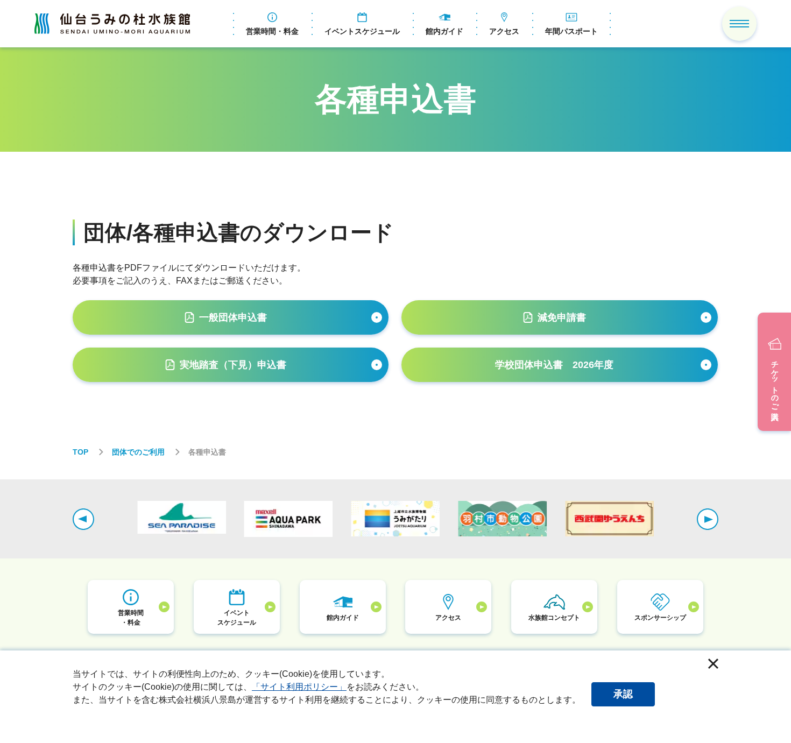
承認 (623, 694)
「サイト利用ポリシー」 (299, 686)
